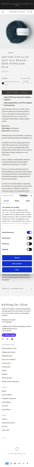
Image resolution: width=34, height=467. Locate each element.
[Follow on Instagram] (7, 339)
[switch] (29, 238)
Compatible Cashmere (9, 398)
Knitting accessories (8, 423)
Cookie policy (6, 367)
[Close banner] (31, 195)
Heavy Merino (6, 409)
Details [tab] (17, 201)
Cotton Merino (6, 402)
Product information (13, 288)
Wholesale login (7, 378)
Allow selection (17, 263)
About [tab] (28, 201)
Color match (5, 430)
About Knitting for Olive (9, 348)
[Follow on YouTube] (12, 339)
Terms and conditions (8, 359)
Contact (4, 370)
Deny (17, 269)
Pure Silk (5, 406)
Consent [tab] (6, 201)
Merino (4, 391)
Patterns (4, 419)
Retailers (5, 374)
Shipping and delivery (8, 352)
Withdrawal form (7, 356)
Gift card (4, 426)
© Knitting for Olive (17, 453)
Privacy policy (6, 363)
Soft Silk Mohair (7, 395)
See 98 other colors (26, 80)
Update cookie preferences (10, 381)
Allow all (17, 257)
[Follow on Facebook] (3, 339)
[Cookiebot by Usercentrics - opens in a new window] (20, 196)
